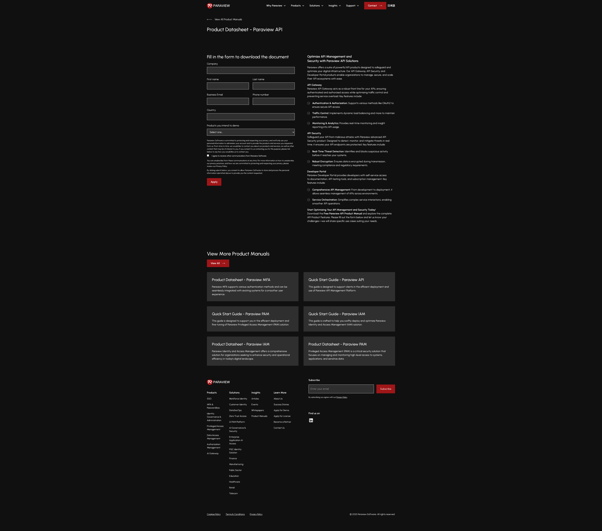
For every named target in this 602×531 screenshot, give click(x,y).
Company (212, 63)
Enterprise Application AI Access (236, 440)
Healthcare (234, 482)
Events (254, 404)
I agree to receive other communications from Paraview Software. (239, 156)
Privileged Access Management (215, 428)
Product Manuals (259, 416)
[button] (276, 5)
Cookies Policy (214, 514)
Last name (258, 79)
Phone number (261, 94)
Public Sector (235, 470)
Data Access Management (213, 437)
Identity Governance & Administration (214, 417)
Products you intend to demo (223, 125)
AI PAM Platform (237, 422)
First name (213, 79)
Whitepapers (257, 410)
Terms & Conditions (235, 514)
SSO (209, 398)
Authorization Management (213, 446)
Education (234, 476)
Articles (255, 398)
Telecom (233, 493)
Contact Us (279, 428)
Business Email (215, 94)
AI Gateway (213, 453)
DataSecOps (235, 410)
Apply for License (282, 416)
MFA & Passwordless (213, 406)
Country (211, 110)
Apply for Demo (281, 410)
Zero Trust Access (237, 416)
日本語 (391, 5)
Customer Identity (238, 404)
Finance (233, 458)
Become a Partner (282, 422)
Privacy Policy (256, 514)
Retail (232, 487)
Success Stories (281, 404)
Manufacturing (236, 464)
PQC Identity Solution (235, 451)
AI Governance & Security (237, 430)
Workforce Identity (238, 398)
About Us (278, 398)
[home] (214, 5)
